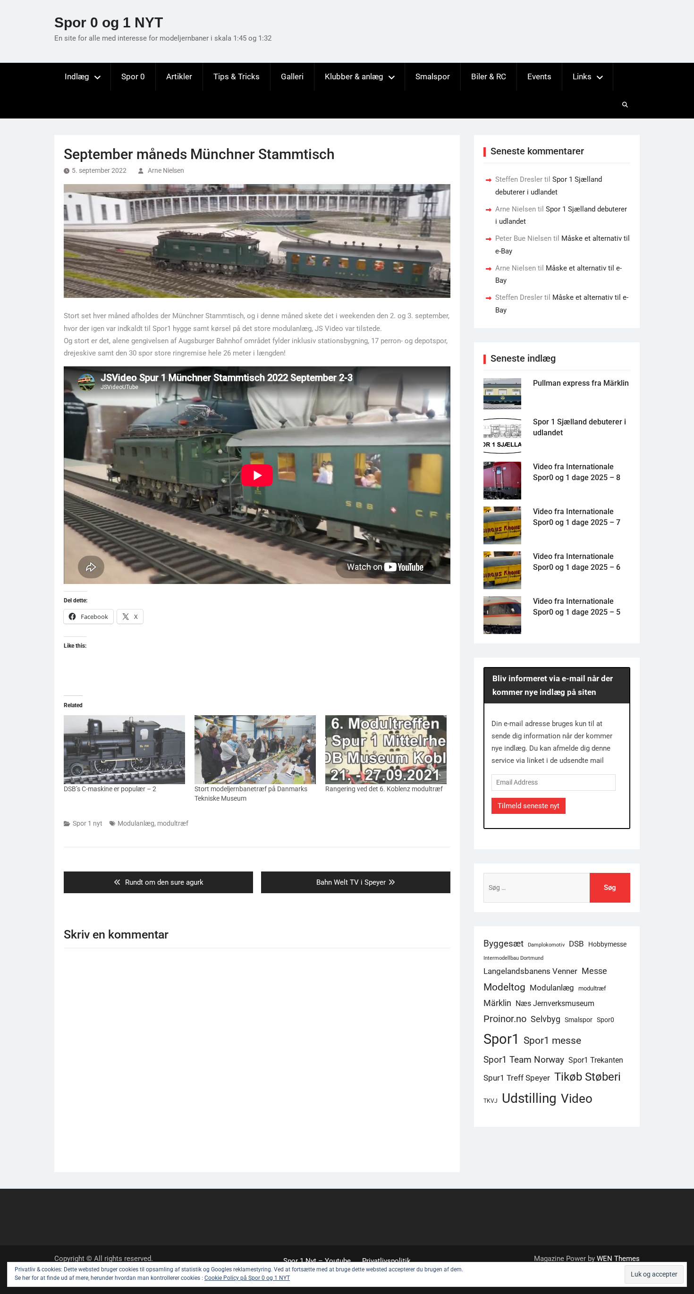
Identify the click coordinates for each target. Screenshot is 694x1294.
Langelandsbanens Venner (530, 971)
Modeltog (504, 987)
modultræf (172, 823)
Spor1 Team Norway (523, 1059)
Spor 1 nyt (87, 823)
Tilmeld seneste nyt (528, 806)
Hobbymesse (607, 944)
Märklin (497, 1003)
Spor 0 (133, 76)
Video (576, 1098)
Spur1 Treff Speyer (516, 1078)
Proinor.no (504, 1018)
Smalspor (432, 76)
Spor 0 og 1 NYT (108, 22)
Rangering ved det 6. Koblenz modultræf (384, 789)
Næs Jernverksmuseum (555, 1003)
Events (539, 76)
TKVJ (490, 1101)
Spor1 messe (552, 1040)
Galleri (292, 76)
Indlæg (77, 76)
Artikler (179, 76)
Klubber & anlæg (354, 76)
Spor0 (605, 1019)
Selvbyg (545, 1019)
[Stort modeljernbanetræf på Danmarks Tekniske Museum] (255, 750)
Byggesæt (503, 943)
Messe (594, 971)
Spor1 (501, 1039)
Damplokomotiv (546, 945)
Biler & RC (488, 76)
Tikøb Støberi (587, 1076)
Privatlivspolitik (386, 1261)
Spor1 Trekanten (595, 1060)
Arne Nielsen (166, 170)
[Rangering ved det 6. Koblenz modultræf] (386, 750)
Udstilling (529, 1098)
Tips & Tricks (236, 76)
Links (582, 76)
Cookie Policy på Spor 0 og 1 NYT (247, 1278)
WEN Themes (618, 1258)
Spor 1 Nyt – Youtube (317, 1261)
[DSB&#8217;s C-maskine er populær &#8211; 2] (124, 750)
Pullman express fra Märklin (581, 383)
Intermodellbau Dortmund (513, 958)
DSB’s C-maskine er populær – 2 (110, 789)
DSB (576, 943)
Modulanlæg (136, 823)
